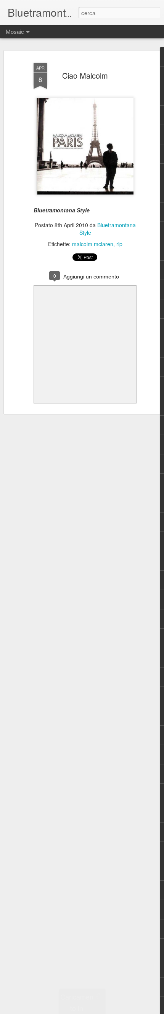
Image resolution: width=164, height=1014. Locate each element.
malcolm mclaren (92, 244)
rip (119, 244)
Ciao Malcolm (85, 75)
